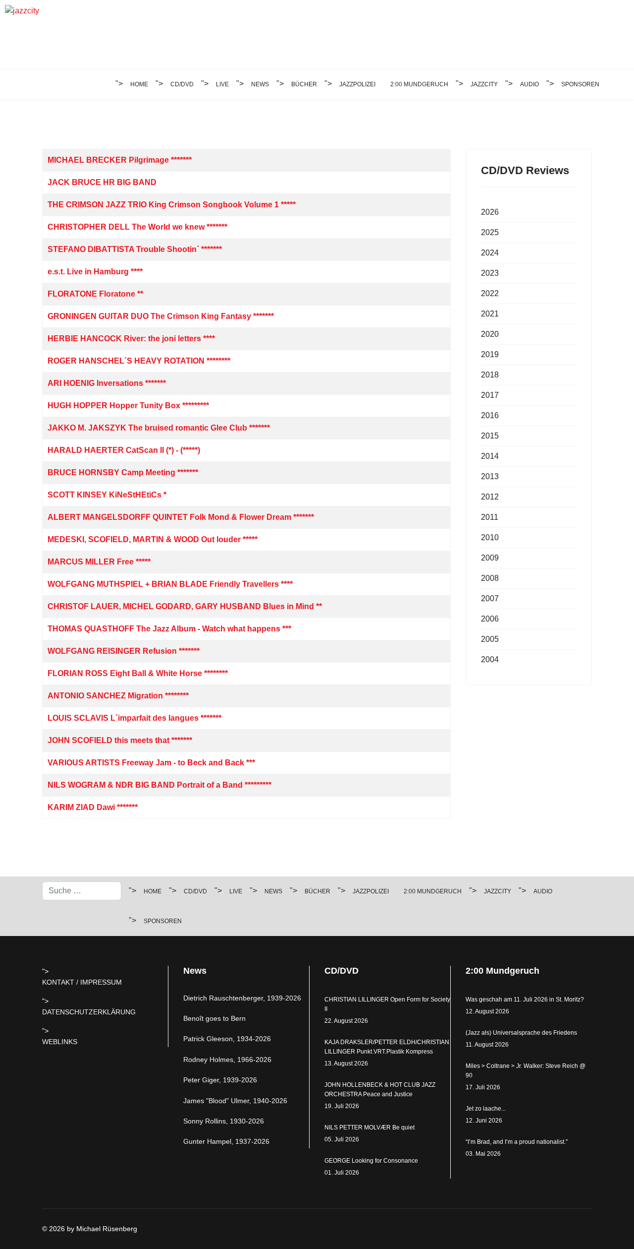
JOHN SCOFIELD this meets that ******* (120, 740)
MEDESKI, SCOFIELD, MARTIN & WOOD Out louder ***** (153, 539)
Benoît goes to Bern (214, 1018)
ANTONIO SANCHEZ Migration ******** (118, 695)
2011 (489, 517)
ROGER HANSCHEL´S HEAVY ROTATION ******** (139, 361)
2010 (490, 537)
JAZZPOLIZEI (357, 84)
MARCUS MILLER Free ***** (99, 562)
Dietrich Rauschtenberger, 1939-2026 (242, 998)
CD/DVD (182, 84)
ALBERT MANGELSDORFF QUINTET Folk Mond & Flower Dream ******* (181, 517)
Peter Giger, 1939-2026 (220, 1080)
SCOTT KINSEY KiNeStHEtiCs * (107, 495)
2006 (490, 619)
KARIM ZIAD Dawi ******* (93, 807)
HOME (139, 84)
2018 (490, 375)
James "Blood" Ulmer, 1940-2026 (235, 1101)
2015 (490, 436)
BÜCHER (304, 84)
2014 (490, 456)
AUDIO (529, 84)
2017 (490, 395)
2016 (490, 415)
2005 (490, 639)
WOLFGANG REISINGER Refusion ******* (124, 651)
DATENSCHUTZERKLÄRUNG (89, 1012)
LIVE (222, 84)
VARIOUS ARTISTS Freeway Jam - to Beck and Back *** (151, 762)
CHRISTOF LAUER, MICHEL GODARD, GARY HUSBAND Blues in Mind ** (185, 606)
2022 (490, 293)
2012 (490, 497)
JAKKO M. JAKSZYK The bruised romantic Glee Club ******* (159, 428)
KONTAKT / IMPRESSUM (82, 982)
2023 (490, 273)
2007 (490, 598)
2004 (490, 659)
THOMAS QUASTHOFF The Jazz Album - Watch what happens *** (169, 628)
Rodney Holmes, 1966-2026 (227, 1059)
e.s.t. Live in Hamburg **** (95, 271)
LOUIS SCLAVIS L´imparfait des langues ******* (134, 718)
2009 (490, 558)
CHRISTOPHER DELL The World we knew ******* (137, 227)
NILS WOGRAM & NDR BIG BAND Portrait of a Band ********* (159, 785)
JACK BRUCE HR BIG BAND (102, 182)
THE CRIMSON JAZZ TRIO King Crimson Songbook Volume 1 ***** (172, 204)
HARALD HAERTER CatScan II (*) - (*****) (124, 450)
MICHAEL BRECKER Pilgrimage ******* (120, 160)
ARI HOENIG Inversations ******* (107, 383)
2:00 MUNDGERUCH (419, 84)
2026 (490, 212)
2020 (490, 334)
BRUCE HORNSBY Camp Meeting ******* (123, 472)
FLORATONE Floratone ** (95, 294)
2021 (490, 314)
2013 (490, 476)
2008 (490, 578)
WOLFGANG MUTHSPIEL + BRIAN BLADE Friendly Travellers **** (170, 584)
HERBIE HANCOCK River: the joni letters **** (131, 338)
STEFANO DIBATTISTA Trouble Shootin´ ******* (135, 249)
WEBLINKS (59, 1042)
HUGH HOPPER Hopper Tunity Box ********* (128, 405)
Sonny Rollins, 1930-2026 (223, 1121)
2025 (490, 232)
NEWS (260, 84)
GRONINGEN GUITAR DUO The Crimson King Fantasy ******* (161, 316)
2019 (490, 354)
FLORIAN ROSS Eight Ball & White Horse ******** (138, 673)
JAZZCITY (484, 84)
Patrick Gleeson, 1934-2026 (227, 1039)
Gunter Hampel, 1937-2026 (226, 1141)
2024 (490, 253)
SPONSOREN (580, 84)
